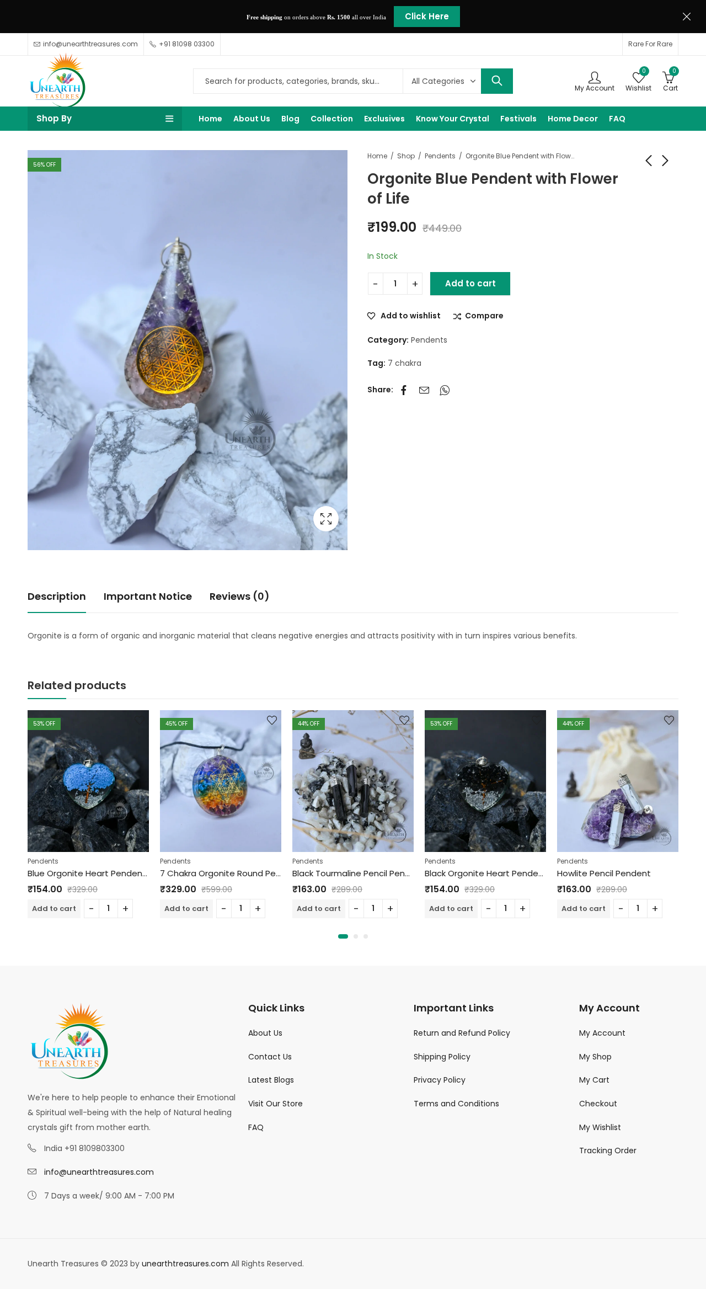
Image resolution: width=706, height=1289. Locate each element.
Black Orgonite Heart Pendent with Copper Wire (523, 873)
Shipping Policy (442, 1056)
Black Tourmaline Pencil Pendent (358, 873)
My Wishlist (600, 1127)
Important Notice (148, 596)
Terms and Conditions (456, 1103)
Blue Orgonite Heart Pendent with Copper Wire (124, 873)
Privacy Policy (440, 1079)
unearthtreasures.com (185, 1263)
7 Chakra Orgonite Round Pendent (230, 873)
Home (377, 156)
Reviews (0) (240, 596)
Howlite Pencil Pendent (604, 873)
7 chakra (404, 363)
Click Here (427, 16)
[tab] (57, 596)
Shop (406, 156)
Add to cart (470, 283)
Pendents (440, 156)
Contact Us (270, 1056)
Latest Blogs (271, 1079)
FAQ (256, 1127)
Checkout (598, 1103)
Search (497, 81)
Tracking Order (608, 1150)
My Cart (594, 1079)
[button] (343, 936)
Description (57, 596)
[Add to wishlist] (139, 720)
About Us (265, 1032)
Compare (484, 316)
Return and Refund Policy (462, 1032)
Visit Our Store (275, 1103)
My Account (602, 1032)
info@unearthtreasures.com (99, 1172)
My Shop (595, 1056)
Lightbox (326, 518)
